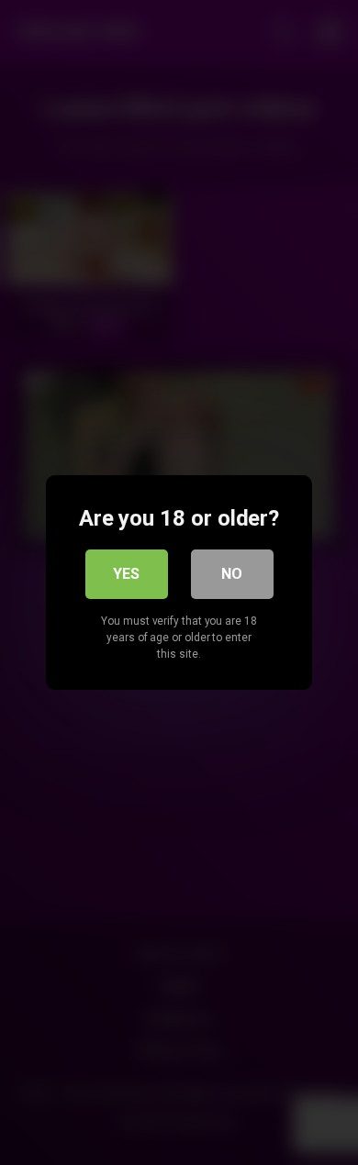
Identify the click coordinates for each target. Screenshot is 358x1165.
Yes (126, 573)
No (231, 573)
